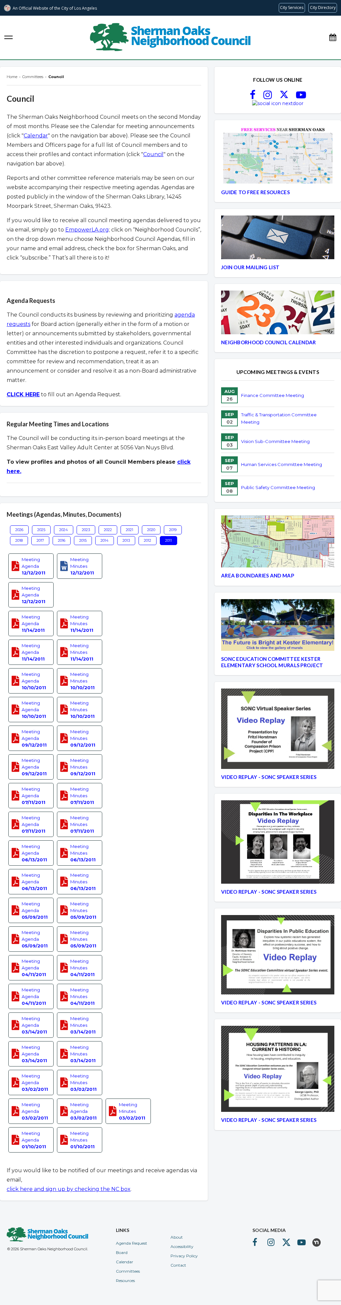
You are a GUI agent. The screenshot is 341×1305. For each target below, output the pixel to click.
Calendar (36, 135)
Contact (178, 1265)
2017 (40, 540)
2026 (19, 529)
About (176, 1237)
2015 (83, 540)
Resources (125, 1280)
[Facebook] (252, 97)
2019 (172, 529)
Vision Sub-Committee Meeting (275, 441)
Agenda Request (131, 1243)
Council (153, 154)
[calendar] (332, 37)
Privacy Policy (184, 1255)
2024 (63, 529)
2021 (129, 529)
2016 (61, 540)
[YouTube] (301, 97)
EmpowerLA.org (87, 230)
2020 (151, 529)
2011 (168, 540)
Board (122, 1252)
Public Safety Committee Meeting (278, 487)
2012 (147, 540)
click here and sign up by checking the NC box (69, 1189)
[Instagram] (267, 97)
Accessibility (181, 1246)
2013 (126, 540)
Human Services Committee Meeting (281, 464)
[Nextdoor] (278, 103)
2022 (108, 529)
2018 (19, 540)
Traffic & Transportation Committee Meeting (279, 418)
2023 (86, 529)
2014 (105, 540)
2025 (41, 529)
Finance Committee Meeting (272, 395)
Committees (128, 1271)
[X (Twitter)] (284, 97)
